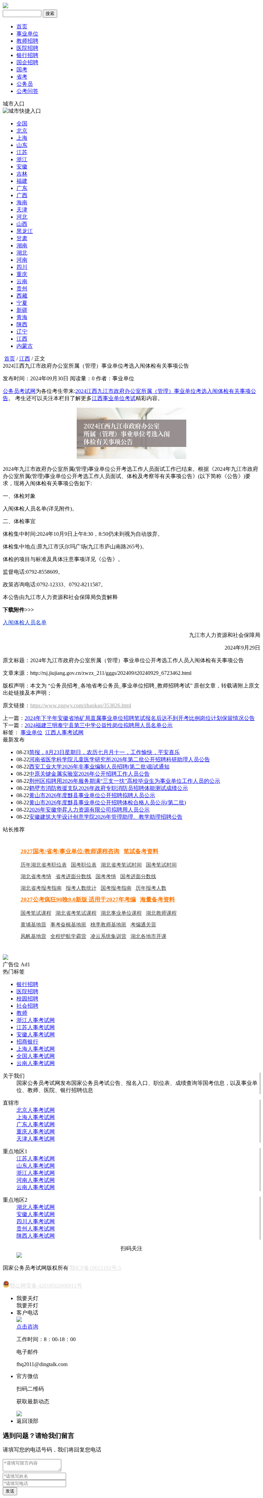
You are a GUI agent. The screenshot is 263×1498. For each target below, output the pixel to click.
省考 (21, 77)
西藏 (21, 296)
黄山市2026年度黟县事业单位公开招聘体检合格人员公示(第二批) (107, 802)
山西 (21, 224)
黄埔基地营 (33, 924)
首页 (21, 26)
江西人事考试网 (64, 732)
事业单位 (27, 34)
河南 (21, 260)
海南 (21, 202)
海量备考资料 (157, 899)
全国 (21, 123)
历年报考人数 (151, 888)
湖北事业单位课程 (121, 913)
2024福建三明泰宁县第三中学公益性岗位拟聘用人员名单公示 (99, 725)
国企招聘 (27, 62)
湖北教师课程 (161, 913)
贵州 (21, 288)
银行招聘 (27, 55)
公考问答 (27, 91)
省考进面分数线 (73, 876)
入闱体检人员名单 (25, 622)
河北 (21, 217)
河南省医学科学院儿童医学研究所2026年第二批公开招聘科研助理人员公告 (119, 759)
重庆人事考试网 (35, 1131)
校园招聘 (27, 999)
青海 (21, 317)
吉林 (21, 174)
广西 (21, 195)
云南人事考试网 (35, 1063)
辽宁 (21, 332)
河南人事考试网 (35, 1180)
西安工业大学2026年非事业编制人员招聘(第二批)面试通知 (99, 767)
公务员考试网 (19, 391)
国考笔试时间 (161, 865)
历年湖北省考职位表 (44, 865)
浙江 (21, 159)
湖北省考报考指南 (41, 888)
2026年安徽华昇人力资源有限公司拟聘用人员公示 (89, 810)
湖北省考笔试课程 (76, 913)
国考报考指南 (116, 888)
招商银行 (27, 1042)
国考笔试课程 (36, 913)
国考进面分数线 (138, 876)
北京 (21, 131)
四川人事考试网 (35, 1221)
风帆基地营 (33, 936)
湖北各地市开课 (148, 936)
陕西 (21, 324)
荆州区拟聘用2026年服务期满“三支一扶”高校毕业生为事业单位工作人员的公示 (124, 781)
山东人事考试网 (35, 1166)
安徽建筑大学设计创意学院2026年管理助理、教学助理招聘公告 (106, 817)
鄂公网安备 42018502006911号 (46, 1286)
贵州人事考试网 (35, 1228)
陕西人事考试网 (35, 1236)
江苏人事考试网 (35, 1027)
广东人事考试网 (35, 1124)
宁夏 (21, 303)
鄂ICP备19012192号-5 (95, 1268)
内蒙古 (24, 346)
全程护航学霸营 (68, 936)
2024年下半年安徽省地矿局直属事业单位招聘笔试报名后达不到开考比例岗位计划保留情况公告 (140, 718)
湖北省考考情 (36, 876)
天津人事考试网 (35, 1139)
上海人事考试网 (35, 1049)
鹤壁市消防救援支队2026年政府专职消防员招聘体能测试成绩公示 (108, 788)
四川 (21, 267)
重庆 (21, 274)
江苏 (21, 152)
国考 (21, 69)
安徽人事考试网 (35, 1034)
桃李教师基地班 (108, 924)
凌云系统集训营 (108, 936)
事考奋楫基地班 (68, 924)
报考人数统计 (81, 888)
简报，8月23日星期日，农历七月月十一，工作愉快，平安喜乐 (104, 752)
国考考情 (106, 876)
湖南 (21, 245)
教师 (21, 1013)
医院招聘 (27, 48)
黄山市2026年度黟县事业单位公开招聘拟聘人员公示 (92, 795)
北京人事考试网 (35, 1110)
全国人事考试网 (35, 1056)
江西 (21, 339)
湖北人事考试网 (35, 1207)
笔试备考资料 (141, 851)
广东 (21, 188)
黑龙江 (24, 231)
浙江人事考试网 (35, 1020)
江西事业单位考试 (114, 398)
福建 (21, 181)
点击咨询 (27, 1327)
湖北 (21, 253)
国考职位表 (84, 865)
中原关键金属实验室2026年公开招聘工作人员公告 (89, 774)
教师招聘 (27, 41)
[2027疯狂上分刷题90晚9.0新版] (5, 958)
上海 (21, 138)
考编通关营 (143, 924)
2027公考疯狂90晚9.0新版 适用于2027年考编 (78, 899)
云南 (21, 281)
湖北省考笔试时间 (121, 865)
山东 (21, 145)
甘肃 (21, 238)
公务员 (24, 84)
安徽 (21, 166)
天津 (21, 210)
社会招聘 (27, 1006)
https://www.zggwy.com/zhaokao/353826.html (80, 705)
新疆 (21, 310)
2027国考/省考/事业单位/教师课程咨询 (70, 851)
